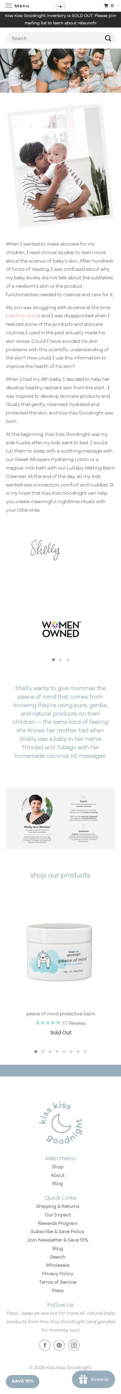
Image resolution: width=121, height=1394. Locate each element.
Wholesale (57, 1265)
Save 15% (22, 1381)
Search (57, 1257)
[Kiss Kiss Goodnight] (60, 5)
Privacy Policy (57, 1274)
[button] (53, 660)
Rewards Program (58, 1223)
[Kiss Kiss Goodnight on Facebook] (46, 1346)
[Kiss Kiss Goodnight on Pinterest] (60, 1346)
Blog (57, 1184)
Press (58, 1291)
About (58, 1175)
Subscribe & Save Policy (58, 1232)
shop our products (60, 875)
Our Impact (58, 1215)
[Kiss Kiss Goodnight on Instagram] (75, 1346)
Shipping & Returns (57, 1206)
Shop (57, 1167)
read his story (23, 316)
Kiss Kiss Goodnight (68, 1368)
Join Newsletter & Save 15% (57, 1240)
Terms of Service (57, 1282)
